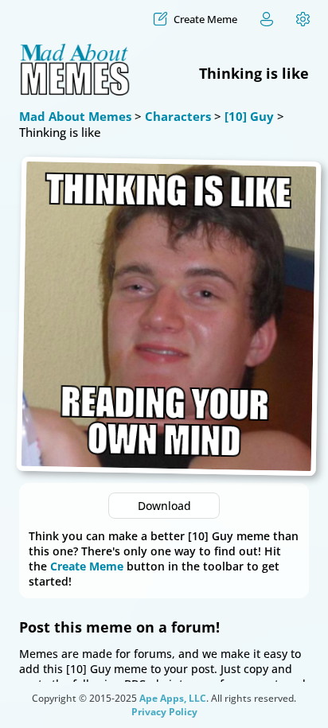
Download (164, 505)
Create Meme (86, 566)
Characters (178, 116)
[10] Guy (249, 116)
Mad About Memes (75, 116)
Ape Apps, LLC (172, 698)
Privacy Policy (164, 711)
